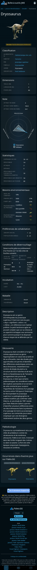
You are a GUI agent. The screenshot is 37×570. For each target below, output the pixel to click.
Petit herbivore (20, 71)
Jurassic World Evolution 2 (18, 532)
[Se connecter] (34, 2)
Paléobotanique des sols (23, 55)
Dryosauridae (19, 65)
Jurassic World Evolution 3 (18, 530)
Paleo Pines (18, 547)
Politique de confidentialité (18, 556)
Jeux (2, 9)
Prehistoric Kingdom (18, 545)
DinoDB (24, 9)
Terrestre (18, 59)
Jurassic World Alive (18, 525)
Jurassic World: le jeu (18, 527)
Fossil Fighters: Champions (18, 549)
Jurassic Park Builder (18, 540)
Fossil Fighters (18, 551)
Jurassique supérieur (21, 62)
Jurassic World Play (18, 536)
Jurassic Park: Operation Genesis (18, 543)
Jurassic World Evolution (13, 9)
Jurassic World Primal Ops (18, 538)
